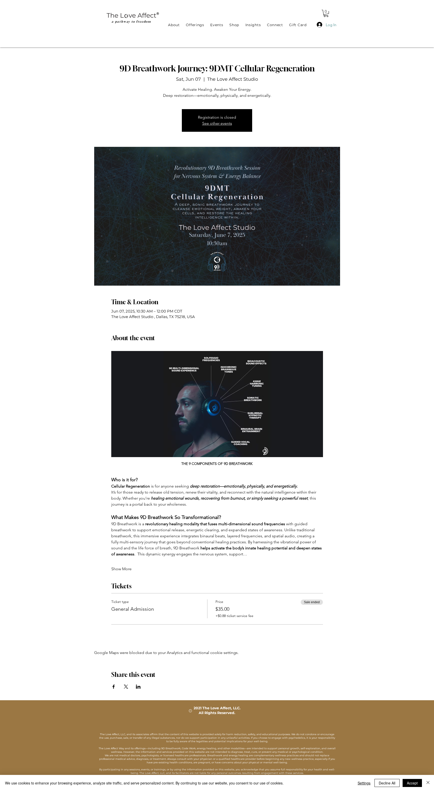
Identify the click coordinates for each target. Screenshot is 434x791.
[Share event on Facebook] (113, 687)
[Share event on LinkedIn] (138, 687)
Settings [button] (364, 782)
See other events (217, 123)
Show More (121, 568)
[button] (326, 13)
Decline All (387, 782)
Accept (412, 782)
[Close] (428, 783)
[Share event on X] (126, 687)
